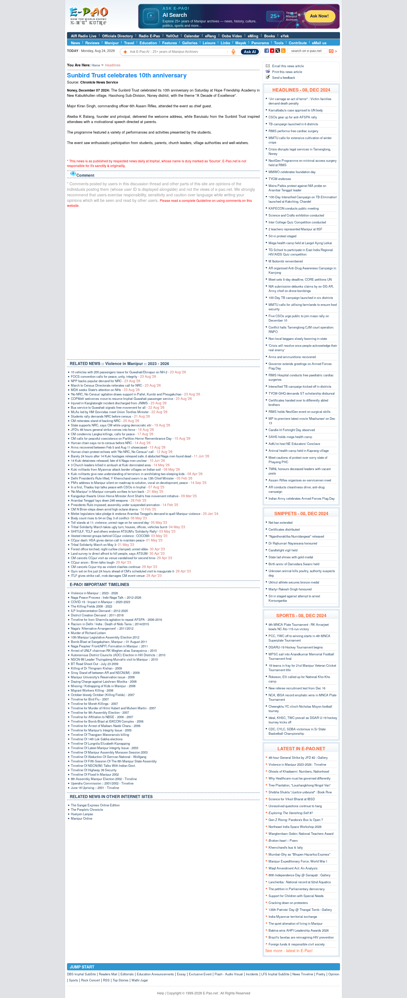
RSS (106, 980)
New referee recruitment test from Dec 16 (297, 688)
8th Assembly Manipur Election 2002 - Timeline (104, 778)
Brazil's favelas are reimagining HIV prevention (301, 937)
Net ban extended (280, 522)
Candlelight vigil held (283, 550)
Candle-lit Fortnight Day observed (292, 430)
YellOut (172, 35)
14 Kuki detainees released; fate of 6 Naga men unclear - (118, 460)
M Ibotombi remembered (286, 261)
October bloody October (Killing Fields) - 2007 (103, 694)
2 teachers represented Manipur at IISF (295, 229)
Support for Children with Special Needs (296, 895)
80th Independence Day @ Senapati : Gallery (300, 875)
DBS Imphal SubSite (81, 974)
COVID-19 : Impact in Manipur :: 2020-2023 (100, 602)
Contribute (298, 42)
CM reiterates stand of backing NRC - (105, 420)
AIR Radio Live (83, 35)
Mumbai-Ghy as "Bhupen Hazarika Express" (299, 854)
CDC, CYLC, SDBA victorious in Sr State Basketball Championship (297, 731)
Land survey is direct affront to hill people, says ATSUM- (118, 553)
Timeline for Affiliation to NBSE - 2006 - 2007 (102, 717)
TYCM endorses (280, 178)
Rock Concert (90, 980)
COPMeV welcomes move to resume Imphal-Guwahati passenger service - (131, 398)
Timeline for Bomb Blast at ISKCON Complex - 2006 (107, 721)
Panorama (260, 42)
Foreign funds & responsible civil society (297, 944)
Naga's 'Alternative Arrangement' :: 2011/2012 (102, 628)
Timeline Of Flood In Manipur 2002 (95, 774)
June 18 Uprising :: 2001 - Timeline (95, 787)
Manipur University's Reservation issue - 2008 (103, 677)
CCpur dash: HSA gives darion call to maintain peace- (117, 540)
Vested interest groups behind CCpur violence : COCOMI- (119, 535)
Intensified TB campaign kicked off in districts (300, 386)
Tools (279, 42)
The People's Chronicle (87, 809)
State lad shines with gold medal (291, 557)
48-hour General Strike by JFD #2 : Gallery (298, 757)
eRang (210, 35)
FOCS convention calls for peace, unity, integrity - (113, 376)
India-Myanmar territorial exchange (293, 916)
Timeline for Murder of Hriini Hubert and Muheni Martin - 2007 (113, 708)
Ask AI (250, 51)
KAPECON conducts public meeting (294, 208)
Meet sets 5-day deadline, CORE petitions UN (300, 279)
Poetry (320, 974)
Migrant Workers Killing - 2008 (92, 690)
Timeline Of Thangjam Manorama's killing (100, 734)
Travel (129, 42)
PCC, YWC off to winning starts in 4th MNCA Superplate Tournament (299, 638)
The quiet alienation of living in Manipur (296, 923)
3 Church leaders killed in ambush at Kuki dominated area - (120, 465)
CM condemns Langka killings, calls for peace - (112, 434)
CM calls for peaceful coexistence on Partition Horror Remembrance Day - (130, 438)
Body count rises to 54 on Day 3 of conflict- (109, 518)
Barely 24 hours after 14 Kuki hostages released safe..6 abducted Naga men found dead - (140, 456)
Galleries (189, 42)
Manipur (112, 42)
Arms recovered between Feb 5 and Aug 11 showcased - (118, 447)
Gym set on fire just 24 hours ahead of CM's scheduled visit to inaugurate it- (131, 571)
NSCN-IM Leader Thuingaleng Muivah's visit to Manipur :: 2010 (114, 659)
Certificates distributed (284, 529)
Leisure (209, 42)
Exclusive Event (200, 974)
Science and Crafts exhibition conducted (296, 215)
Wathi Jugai (140, 980)
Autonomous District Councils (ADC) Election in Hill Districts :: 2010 (118, 655)
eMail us (319, 42)
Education (148, 42)
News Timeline (302, 974)
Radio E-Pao (149, 35)
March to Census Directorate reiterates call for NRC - (116, 385)
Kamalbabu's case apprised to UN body (296, 110)
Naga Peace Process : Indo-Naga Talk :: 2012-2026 (106, 597)
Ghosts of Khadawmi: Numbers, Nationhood (299, 771)
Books (269, 35)
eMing (253, 35)
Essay (181, 974)
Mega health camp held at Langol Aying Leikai (300, 243)
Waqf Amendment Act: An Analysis (293, 868)
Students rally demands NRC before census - (110, 416)
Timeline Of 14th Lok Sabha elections (97, 739)
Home (96, 65)
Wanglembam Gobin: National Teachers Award (301, 833)
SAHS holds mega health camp (290, 436)
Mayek (240, 42)
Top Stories (120, 980)
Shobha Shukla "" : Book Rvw (300, 792)
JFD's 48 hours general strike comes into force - (112, 429)
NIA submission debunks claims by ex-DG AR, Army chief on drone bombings (301, 288)
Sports (73, 980)
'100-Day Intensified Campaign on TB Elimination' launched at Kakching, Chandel (303, 199)
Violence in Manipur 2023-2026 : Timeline (297, 764)
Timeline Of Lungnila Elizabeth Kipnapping (100, 743)
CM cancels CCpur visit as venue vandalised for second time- (121, 558)
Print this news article (287, 71)
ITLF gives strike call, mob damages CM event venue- (116, 575)
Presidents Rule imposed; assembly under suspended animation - (124, 504)
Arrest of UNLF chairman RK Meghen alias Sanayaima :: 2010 (114, 650)
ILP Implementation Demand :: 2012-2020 (99, 610)
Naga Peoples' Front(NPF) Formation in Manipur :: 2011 (109, 646)
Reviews (92, 42)
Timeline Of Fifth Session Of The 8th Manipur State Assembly (114, 761)
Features (169, 42)
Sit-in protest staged (282, 236)
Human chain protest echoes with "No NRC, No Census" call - (121, 451)
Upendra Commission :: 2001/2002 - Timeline (102, 783)
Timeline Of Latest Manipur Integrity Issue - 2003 (104, 748)
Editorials (127, 974)
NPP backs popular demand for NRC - (105, 381)
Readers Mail (108, 974)
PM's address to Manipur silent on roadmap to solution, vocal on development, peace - (139, 482)
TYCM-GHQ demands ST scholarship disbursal (302, 393)
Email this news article (288, 66)
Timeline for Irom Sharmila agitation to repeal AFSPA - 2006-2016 (116, 619)
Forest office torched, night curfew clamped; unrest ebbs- (118, 549)
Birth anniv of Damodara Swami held (294, 564)
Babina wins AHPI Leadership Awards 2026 (299, 930)
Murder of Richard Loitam (88, 632)
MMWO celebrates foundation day (292, 172)
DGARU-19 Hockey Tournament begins (296, 647)
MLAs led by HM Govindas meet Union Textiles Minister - (119, 412)
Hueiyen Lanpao (82, 814)
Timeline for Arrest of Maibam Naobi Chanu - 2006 (105, 725)
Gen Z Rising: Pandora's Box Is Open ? (296, 819)
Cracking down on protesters (288, 902)
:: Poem (283, 840)
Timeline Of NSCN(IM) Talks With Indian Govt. (103, 765)
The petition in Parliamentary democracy (297, 889)
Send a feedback (283, 77)
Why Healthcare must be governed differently (300, 778)
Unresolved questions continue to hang (295, 806)
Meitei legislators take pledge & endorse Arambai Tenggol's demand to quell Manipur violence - (144, 513)
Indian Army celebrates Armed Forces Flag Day (302, 498)
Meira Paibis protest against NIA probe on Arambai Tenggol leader (297, 187)
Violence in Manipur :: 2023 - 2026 (94, 593)
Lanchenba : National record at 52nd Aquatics (300, 882)
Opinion (333, 974)
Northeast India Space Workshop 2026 (295, 826)
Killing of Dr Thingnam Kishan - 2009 (96, 668)
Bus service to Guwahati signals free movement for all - (117, 407)
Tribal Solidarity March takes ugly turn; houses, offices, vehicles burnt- (128, 527)
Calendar (191, 35)
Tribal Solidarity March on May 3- (102, 544)
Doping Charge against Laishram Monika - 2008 (103, 681)
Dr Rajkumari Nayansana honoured (293, 543)
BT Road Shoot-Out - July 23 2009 (94, 663)
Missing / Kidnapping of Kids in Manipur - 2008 (103, 686)
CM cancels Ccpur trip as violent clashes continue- (114, 566)
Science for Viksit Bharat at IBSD (292, 799)
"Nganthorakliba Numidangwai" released (296, 536)
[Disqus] (163, 282)
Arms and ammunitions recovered (292, 357)
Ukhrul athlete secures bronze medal (294, 582)
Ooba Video (232, 35)
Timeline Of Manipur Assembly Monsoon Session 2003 (109, 752)
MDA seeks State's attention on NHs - (105, 389)
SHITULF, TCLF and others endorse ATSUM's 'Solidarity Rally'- (123, 531)
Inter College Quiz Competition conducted (297, 222)
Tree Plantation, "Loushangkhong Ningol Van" (300, 785)
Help (160, 993)
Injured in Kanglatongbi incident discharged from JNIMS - (119, 403)
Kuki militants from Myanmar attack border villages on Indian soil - (125, 469)
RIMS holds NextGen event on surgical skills (300, 411)
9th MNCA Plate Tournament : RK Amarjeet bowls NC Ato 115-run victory (299, 626)
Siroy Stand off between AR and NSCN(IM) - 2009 (105, 672)
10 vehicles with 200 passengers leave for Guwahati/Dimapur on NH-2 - (128, 372)
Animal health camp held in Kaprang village (299, 450)
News (75, 42)
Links (225, 42)
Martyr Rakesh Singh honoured (290, 589)
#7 (291, 813)
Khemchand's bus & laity (286, 847)
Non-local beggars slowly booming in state (298, 338)
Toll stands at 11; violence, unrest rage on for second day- (119, 522)
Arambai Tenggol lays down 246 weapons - (108, 500)
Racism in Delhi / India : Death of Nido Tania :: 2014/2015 (110, 624)
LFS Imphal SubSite (275, 974)
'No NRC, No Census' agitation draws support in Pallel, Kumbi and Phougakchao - (135, 394)
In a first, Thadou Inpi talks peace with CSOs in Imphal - (117, 487)
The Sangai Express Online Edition (95, 805)
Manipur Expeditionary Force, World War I (298, 861)
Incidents (252, 974)
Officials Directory (117, 35)
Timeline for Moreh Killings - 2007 (94, 703)
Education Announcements (155, 974)
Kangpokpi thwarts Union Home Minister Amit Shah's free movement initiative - (134, 496)
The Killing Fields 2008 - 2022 (91, 606)
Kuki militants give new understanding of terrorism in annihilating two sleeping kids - (137, 473)
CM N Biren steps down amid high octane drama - (113, 509)
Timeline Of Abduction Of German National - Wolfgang (108, 756)
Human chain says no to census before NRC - (111, 443)
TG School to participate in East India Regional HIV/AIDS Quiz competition (301, 251)
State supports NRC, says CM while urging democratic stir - (120, 425)
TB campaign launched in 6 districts (293, 124)
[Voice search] (233, 51)
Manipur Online (81, 818)
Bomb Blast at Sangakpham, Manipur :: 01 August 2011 (109, 641)
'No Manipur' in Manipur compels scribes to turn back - (117, 491)
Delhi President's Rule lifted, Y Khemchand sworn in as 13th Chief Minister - (131, 478)
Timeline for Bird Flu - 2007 (90, 699)
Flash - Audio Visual (229, 974)
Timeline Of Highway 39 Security (94, 770)
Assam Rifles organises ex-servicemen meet (300, 480)
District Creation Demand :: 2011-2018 (97, 615)
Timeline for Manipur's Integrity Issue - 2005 (101, 730)
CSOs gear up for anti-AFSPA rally (293, 117)
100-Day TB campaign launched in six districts (301, 297)
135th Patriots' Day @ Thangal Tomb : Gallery (300, 909)
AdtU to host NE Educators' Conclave (294, 443)
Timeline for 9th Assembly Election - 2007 (100, 712)
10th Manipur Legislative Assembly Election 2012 (105, 637)
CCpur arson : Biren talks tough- (101, 562)
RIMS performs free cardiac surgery (293, 131)
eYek (285, 35)
